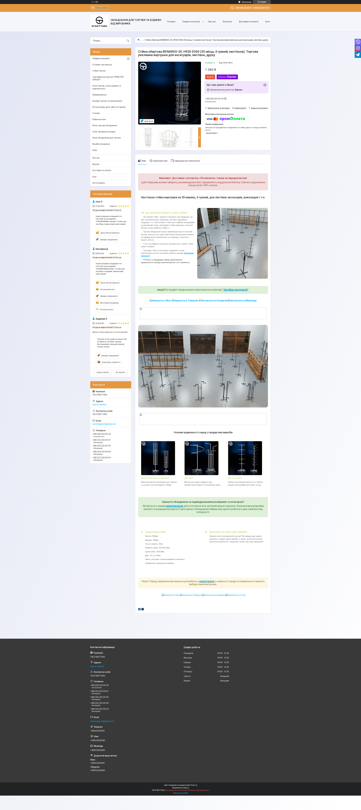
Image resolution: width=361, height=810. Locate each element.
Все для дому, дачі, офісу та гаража (109, 107)
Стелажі (96, 113)
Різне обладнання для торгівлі (106, 138)
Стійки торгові (98, 71)
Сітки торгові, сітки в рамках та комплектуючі (106, 87)
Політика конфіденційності (198, 790)
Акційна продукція (236, 289)
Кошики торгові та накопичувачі (107, 101)
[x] (142, 609)
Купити (210, 77)
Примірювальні (99, 95)
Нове (94, 150)
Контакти (227, 21)
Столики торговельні (102, 65)
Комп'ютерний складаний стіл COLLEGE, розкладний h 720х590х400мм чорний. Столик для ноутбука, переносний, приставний (111, 220)
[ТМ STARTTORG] (99, 22)
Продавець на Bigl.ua (180, 788)
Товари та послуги (191, 21)
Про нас (212, 21)
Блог (267, 21)
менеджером (174, 506)
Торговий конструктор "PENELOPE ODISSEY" (108, 78)
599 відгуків (246, 2)
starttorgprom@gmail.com (104, 424)
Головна (171, 21)
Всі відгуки (120, 372)
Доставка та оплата (248, 21)
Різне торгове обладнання (104, 125)
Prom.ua (194, 785)
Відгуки (95, 164)
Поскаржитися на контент (176, 790)
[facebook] (139, 609)
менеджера (206, 581)
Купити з (222, 77)
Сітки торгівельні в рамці (103, 132)
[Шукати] (127, 40)
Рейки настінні (99, 119)
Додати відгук (103, 372)
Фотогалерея (98, 183)
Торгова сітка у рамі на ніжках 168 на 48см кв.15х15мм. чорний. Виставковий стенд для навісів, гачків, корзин (111, 343)
